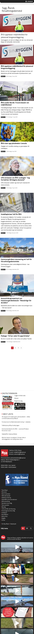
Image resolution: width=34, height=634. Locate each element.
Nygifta (3, 518)
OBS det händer (6, 496)
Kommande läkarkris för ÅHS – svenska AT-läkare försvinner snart (15, 429)
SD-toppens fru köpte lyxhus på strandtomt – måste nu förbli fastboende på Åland (16, 417)
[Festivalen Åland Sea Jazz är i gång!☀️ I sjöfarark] (17, 558)
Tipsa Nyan (5, 490)
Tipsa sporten (5, 505)
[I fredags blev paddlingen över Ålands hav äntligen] (17, 547)
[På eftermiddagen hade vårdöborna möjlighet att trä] (17, 569)
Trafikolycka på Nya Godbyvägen (10, 425)
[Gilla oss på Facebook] (17, 480)
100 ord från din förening (8, 509)
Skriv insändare (6, 494)
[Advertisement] (17, 371)
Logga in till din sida (19, 396)
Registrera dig (18, 401)
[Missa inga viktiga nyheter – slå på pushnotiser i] (17, 612)
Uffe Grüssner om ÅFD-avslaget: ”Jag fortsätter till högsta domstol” (15, 178)
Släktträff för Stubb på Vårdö (9, 434)
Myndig (4, 507)
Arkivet (16, 398)
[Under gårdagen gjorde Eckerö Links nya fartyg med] (17, 601)
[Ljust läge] (27, 528)
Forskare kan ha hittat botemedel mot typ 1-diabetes (16, 422)
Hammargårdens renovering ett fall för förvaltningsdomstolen (16, 260)
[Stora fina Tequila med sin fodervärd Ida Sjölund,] (17, 623)
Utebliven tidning (6, 498)
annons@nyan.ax (19, 454)
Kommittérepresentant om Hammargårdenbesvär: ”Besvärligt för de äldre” (16, 300)
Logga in (30, 1)
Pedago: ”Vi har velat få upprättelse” (15, 335)
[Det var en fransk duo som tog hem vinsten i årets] (17, 591)
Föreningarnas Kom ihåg (8, 511)
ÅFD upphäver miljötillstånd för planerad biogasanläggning (14, 36)
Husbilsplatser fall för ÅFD (11, 214)
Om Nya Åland (5, 524)
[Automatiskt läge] (23, 528)
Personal (4, 492)
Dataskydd (13, 524)
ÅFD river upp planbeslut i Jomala (14, 143)
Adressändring (6, 501)
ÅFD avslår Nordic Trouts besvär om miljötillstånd (15, 103)
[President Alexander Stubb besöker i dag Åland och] (17, 580)
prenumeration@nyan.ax (18, 458)
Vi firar (3, 520)
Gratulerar (4, 513)
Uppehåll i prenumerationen (9, 499)
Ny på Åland (5, 514)
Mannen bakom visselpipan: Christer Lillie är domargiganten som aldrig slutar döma (14, 438)
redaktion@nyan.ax (20, 452)
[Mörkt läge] (31, 528)
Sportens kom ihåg (7, 503)
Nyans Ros (5, 516)
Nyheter (3, 76)
